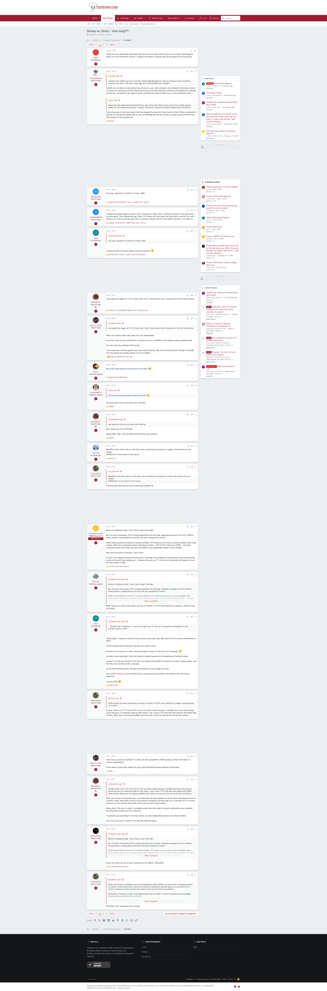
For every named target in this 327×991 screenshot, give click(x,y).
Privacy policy (216, 979)
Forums (145, 952)
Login (195, 947)
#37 (191, 756)
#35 (191, 617)
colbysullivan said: (115, 784)
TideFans (93, 979)
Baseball (209, 333)
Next (112, 45)
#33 (191, 527)
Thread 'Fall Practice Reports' (218, 196)
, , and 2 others (129, 202)
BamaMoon (93, 35)
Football (209, 88)
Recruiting (210, 138)
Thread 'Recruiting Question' (218, 217)
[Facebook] (235, 987)
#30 (191, 415)
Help (224, 979)
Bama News (210, 319)
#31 (191, 446)
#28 (191, 365)
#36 (191, 694)
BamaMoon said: (114, 323)
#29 (191, 385)
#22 (191, 71)
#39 (191, 829)
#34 (191, 575)
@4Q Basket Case (120, 674)
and (118, 377)
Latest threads (211, 288)
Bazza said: (112, 390)
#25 (191, 231)
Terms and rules (202, 979)
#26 (191, 295)
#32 (191, 467)
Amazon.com (92, 953)
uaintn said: (112, 100)
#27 (191, 319)
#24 (191, 210)
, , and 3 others (127, 223)
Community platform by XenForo (111, 986)
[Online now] (96, 76)
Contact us (146, 957)
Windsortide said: (115, 236)
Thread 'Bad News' (214, 227)
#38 (191, 779)
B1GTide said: (113, 698)
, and (127, 254)
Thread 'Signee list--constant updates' (222, 187)
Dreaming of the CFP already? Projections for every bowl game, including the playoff (221, 309)
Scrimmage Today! (214, 93)
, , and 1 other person (128, 310)
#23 (191, 190)
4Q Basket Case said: (116, 579)
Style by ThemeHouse (146, 986)
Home (144, 947)
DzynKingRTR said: (115, 419)
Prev (92, 45)
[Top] (235, 979)
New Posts (209, 78)
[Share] (191, 51)
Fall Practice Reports (219, 83)
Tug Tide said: (113, 471)
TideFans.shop (116, 951)
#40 (191, 875)
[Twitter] (239, 987)
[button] (99, 18)
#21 (195, 51)
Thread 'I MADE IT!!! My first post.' (220, 236)
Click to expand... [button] (151, 601)
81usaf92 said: (114, 76)
